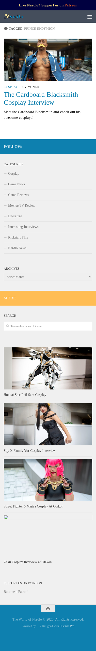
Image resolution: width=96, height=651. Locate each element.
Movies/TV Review (21, 205)
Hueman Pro (67, 626)
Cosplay (11, 87)
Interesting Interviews (23, 227)
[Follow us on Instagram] (74, 146)
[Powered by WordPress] (37, 626)
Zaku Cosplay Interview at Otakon (28, 562)
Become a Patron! (16, 592)
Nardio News (17, 248)
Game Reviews (18, 195)
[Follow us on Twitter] (81, 146)
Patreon (70, 5)
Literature (15, 216)
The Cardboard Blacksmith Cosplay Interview (41, 98)
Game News (16, 184)
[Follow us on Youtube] (89, 146)
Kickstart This (18, 237)
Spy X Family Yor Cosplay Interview (30, 451)
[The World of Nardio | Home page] (17, 16)
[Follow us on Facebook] (66, 146)
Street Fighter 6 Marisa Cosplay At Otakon (33, 506)
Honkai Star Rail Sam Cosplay (25, 395)
